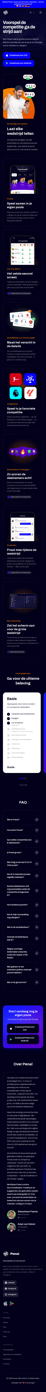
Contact (6, 1364)
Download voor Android (20, 63)
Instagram (12, 1294)
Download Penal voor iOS (25, 1028)
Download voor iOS (18, 55)
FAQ (4, 1327)
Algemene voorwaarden (12, 1354)
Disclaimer (7, 1359)
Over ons (6, 1332)
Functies (6, 1318)
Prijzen (5, 1322)
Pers (5, 1336)
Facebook (12, 1289)
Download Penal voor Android (24, 1039)
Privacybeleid (8, 1350)
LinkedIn (11, 1283)
